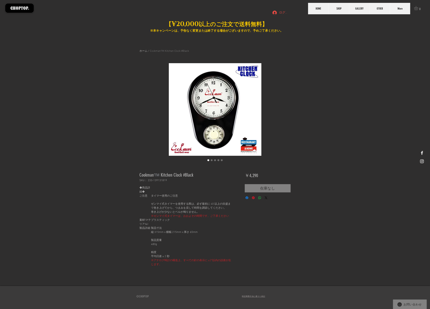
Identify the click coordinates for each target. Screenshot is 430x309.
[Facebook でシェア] (247, 198)
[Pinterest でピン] (253, 198)
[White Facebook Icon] (421, 152)
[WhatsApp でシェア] (260, 198)
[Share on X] (266, 198)
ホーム (143, 51)
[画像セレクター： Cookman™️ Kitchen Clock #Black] (208, 160)
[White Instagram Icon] (421, 161)
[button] (418, 8)
